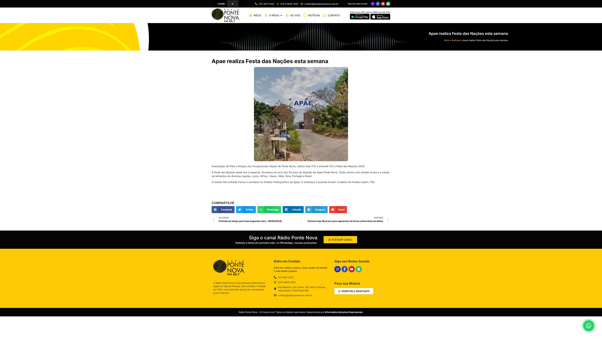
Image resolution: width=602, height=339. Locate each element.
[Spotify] (388, 4)
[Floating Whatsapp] (588, 325)
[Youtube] (383, 4)
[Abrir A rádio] (281, 15)
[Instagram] (372, 4)
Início (446, 40)
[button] (223, 209)
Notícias (456, 40)
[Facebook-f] (378, 4)
